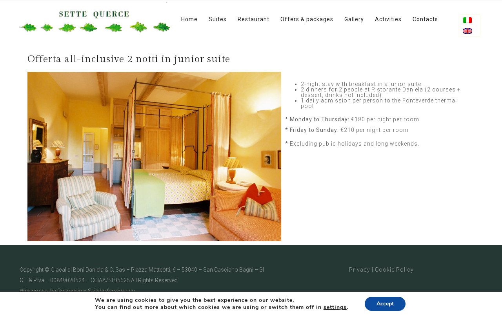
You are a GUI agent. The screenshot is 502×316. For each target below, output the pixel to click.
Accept (385, 303)
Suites (218, 19)
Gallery (354, 19)
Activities (388, 19)
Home (189, 19)
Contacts (425, 19)
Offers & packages (306, 19)
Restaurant (253, 19)
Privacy (359, 270)
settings (335, 307)
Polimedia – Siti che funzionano (96, 291)
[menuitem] (467, 20)
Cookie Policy (394, 270)
